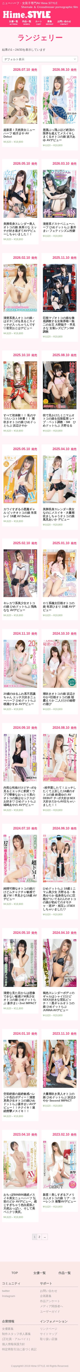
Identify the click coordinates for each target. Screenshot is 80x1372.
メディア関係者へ (51, 1306)
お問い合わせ (64, 22)
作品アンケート (50, 1301)
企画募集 (45, 1296)
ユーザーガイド (50, 1311)
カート (38, 22)
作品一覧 (26, 22)
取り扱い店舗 (48, 1339)
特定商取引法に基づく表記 (19, 1349)
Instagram (8, 1296)
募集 (49, 22)
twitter (6, 1290)
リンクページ (48, 1328)
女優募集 (8, 1328)
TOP (14, 1273)
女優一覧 (13, 22)
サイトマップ (48, 1334)
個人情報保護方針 (13, 1344)
